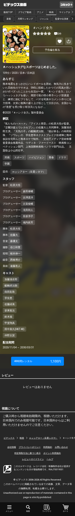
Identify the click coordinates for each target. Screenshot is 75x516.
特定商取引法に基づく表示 (27, 453)
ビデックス (9, 438)
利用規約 (47, 447)
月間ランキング (25, 19)
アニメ (40, 12)
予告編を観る (52, 49)
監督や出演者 (61, 19)
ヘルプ (50, 459)
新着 (9, 19)
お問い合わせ (61, 447)
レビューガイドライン (33, 459)
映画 (51, 12)
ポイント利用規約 (52, 453)
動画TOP (8, 12)
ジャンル (44, 19)
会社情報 (11, 447)
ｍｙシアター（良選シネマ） (43, 438)
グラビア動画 (24, 12)
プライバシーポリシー (30, 447)
